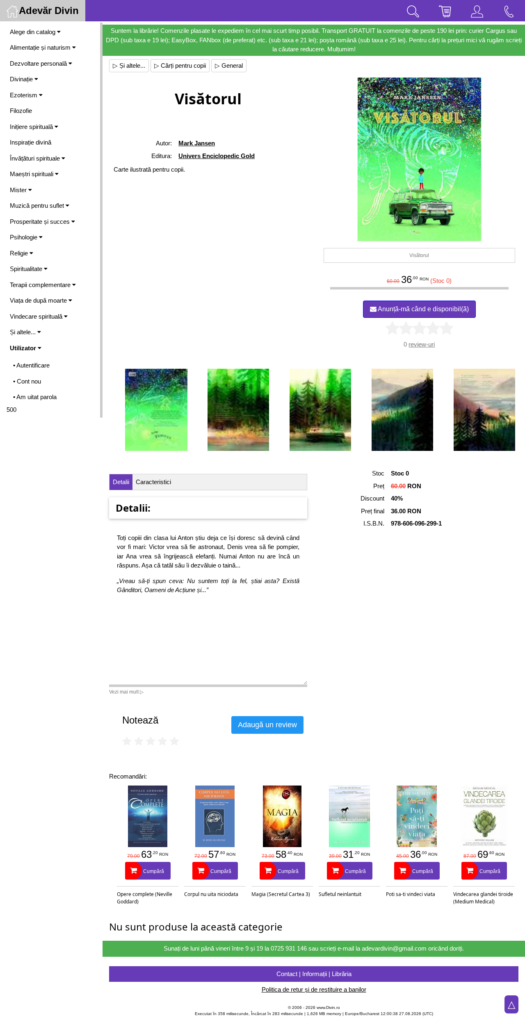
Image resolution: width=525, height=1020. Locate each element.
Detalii (121, 481)
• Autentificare (31, 365)
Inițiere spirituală (32, 126)
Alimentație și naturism (41, 47)
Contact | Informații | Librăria (314, 973)
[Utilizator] (477, 10)
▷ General (229, 65)
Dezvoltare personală (39, 63)
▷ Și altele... (129, 65)
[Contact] (509, 10)
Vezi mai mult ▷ (126, 692)
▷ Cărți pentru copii (180, 65)
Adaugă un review (267, 725)
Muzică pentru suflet (38, 205)
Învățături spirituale (36, 158)
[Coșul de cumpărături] (445, 10)
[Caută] (413, 10)
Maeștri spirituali (32, 173)
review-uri (422, 344)
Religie (20, 253)
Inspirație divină (30, 142)
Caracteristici (153, 481)
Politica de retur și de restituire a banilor (314, 989)
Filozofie (21, 110)
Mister (19, 189)
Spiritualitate (27, 268)
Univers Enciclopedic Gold (216, 155)
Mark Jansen (196, 143)
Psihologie (24, 237)
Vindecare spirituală (37, 316)
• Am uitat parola (35, 396)
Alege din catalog (33, 31)
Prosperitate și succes (40, 221)
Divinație (22, 79)
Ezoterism (24, 95)
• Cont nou (27, 381)
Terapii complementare (41, 284)
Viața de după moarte (39, 300)
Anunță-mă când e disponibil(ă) (423, 309)
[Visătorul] (419, 159)
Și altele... (23, 332)
